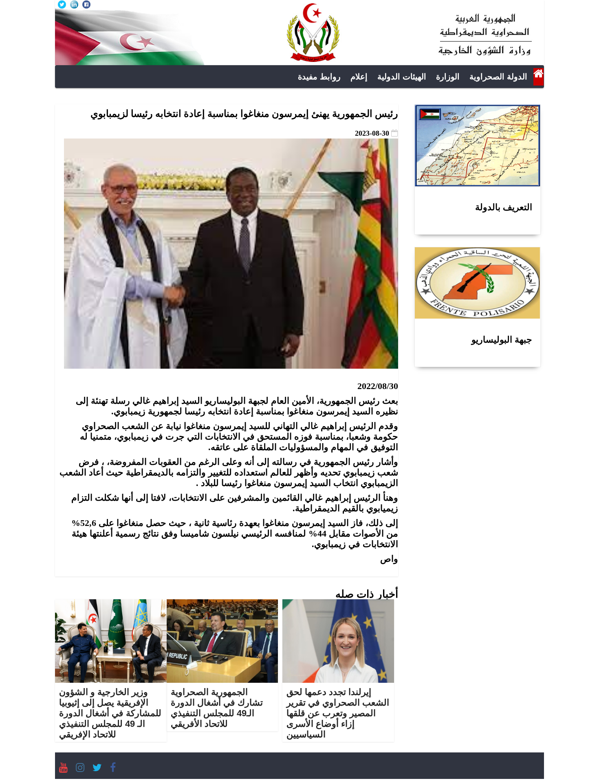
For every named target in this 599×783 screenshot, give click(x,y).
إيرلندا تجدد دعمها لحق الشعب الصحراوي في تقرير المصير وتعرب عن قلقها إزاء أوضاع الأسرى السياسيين (337, 713)
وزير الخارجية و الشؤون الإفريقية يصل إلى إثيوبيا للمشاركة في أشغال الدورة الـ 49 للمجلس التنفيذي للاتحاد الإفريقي (110, 713)
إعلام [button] (359, 76)
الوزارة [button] (448, 76)
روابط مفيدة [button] (319, 76)
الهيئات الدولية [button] (401, 76)
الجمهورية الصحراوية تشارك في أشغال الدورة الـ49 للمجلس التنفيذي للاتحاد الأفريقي (217, 708)
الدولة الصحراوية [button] (498, 76)
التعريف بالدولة (503, 207)
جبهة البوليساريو (501, 339)
